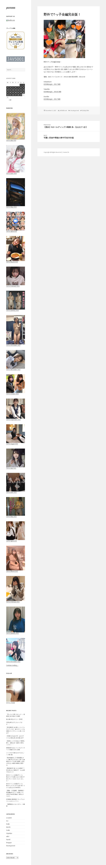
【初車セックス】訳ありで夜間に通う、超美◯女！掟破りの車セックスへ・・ (15, 743)
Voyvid (8, 839)
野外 (87, 110)
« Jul (10, 100)
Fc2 (7, 821)
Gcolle (8, 830)
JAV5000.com (63, 110)
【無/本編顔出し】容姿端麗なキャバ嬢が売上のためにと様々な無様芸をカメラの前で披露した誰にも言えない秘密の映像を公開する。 (15, 761)
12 (13, 90)
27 (15, 95)
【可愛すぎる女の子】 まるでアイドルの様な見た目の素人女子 (15, 737)
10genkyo (9, 833)
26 (13, 95)
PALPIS (8, 827)
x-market (9, 818)
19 (13, 92)
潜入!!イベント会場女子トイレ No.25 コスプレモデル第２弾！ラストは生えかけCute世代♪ (15, 785)
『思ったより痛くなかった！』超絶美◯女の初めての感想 (15, 715)
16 (23, 90)
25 (10, 95)
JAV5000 (10, 7)
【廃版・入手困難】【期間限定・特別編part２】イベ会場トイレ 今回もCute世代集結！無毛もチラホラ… (15, 793)
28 (18, 95)
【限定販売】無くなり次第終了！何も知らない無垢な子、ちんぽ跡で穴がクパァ (15, 770)
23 (23, 92)
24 (7, 95)
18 (10, 92)
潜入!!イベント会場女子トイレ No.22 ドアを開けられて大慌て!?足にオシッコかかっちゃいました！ (15, 778)
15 (21, 90)
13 (15, 90)
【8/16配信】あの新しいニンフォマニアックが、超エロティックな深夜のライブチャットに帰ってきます (15, 730)
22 (21, 92)
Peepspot (9, 843)
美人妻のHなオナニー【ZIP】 (14, 719)
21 (18, 92)
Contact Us (66, 152)
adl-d (7, 836)
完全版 (84, 110)
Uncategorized (10, 846)
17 (7, 92)
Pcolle (8, 824)
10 (7, 90)
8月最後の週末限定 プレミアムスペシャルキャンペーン (15, 800)
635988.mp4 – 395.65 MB (52, 92)
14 (18, 90)
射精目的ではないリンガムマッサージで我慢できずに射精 (15, 749)
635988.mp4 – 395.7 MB (52, 84)
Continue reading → (12, 665)
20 (15, 92)
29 (21, 95)
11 (10, 90)
